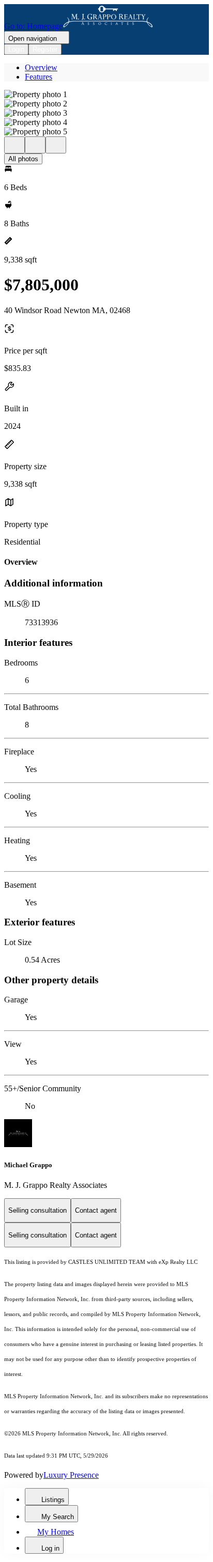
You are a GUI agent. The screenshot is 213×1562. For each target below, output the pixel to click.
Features (38, 76)
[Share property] (55, 144)
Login (16, 49)
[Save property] (35, 144)
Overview (41, 67)
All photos (23, 159)
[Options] (14, 144)
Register (45, 49)
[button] (106, 94)
